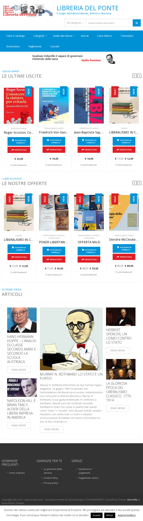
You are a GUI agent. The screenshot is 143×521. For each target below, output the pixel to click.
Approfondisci (127, 515)
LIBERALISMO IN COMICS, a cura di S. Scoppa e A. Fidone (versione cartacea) (124, 132)
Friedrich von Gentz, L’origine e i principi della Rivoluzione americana (54, 132)
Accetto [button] (96, 515)
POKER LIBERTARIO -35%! (54, 242)
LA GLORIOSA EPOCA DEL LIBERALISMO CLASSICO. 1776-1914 (119, 391)
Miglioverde (35, 46)
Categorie (38, 35)
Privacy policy (51, 482)
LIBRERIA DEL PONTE (88, 8)
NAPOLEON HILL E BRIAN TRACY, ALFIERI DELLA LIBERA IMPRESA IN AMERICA (21, 409)
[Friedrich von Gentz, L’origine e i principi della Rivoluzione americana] (54, 106)
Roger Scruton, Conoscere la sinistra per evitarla (19, 133)
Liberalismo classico (54, 128)
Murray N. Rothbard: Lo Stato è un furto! (71, 376)
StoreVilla (132, 499)
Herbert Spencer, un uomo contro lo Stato (118, 336)
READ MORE (19, 369)
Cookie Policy (51, 477)
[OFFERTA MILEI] (89, 213)
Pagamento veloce (88, 477)
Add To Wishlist (20, 165)
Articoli (85, 35)
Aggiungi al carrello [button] (20, 141)
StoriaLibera (13, 46)
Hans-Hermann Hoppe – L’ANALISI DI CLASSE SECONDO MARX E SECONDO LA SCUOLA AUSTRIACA (21, 349)
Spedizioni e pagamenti (85, 470)
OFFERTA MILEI (89, 242)
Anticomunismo (18, 128)
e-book (124, 128)
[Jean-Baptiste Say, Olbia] (89, 106)
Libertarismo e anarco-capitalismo (54, 236)
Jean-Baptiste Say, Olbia (89, 132)
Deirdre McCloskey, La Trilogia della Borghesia (124, 240)
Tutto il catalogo (15, 35)
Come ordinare (17, 472)
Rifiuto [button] (109, 515)
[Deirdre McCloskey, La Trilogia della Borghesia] (124, 213)
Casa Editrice (104, 35)
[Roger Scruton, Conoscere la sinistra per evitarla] (19, 106)
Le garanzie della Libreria (53, 470)
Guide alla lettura (62, 35)
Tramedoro (127, 35)
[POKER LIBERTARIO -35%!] (54, 213)
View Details (20, 150)
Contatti (54, 46)
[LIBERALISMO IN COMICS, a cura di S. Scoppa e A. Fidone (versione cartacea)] (124, 106)
